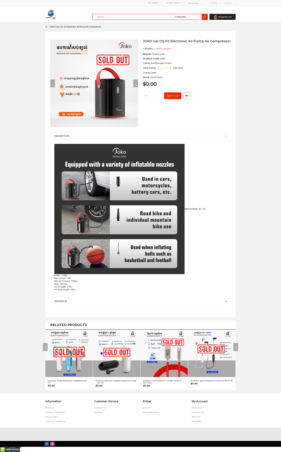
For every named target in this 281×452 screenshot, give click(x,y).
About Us (49, 407)
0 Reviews (178, 67)
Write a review (164, 48)
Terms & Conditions (55, 421)
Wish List (196, 416)
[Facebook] (47, 444)
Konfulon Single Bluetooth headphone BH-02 (68, 381)
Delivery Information (55, 412)
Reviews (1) (60, 301)
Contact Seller (150, 72)
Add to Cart (173, 95)
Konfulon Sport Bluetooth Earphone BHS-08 (212, 380)
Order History (198, 412)
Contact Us (99, 407)
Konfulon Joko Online (161, 63)
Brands (146, 407)
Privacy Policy (52, 416)
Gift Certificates (150, 412)
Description (61, 136)
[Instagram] (52, 444)
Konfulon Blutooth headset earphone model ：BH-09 (115, 381)
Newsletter (197, 421)
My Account (197, 407)
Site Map (98, 412)
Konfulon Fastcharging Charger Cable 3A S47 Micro (162, 381)
